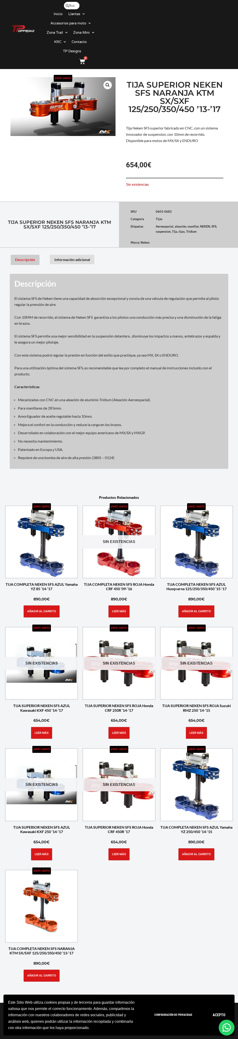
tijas (182, 231)
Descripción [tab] (25, 259)
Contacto (79, 42)
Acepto (219, 1015)
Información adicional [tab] (72, 259)
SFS (214, 226)
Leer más (119, 611)
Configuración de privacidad (173, 1014)
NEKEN (205, 226)
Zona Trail (55, 32)
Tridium (191, 231)
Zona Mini (81, 32)
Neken (145, 242)
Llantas (74, 14)
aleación (180, 226)
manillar (193, 226)
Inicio (58, 14)
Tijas (159, 219)
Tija (174, 231)
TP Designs (72, 51)
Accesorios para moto (68, 23)
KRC (57, 42)
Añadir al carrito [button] (41, 611)
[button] (107, 85)
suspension (163, 231)
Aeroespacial (164, 226)
